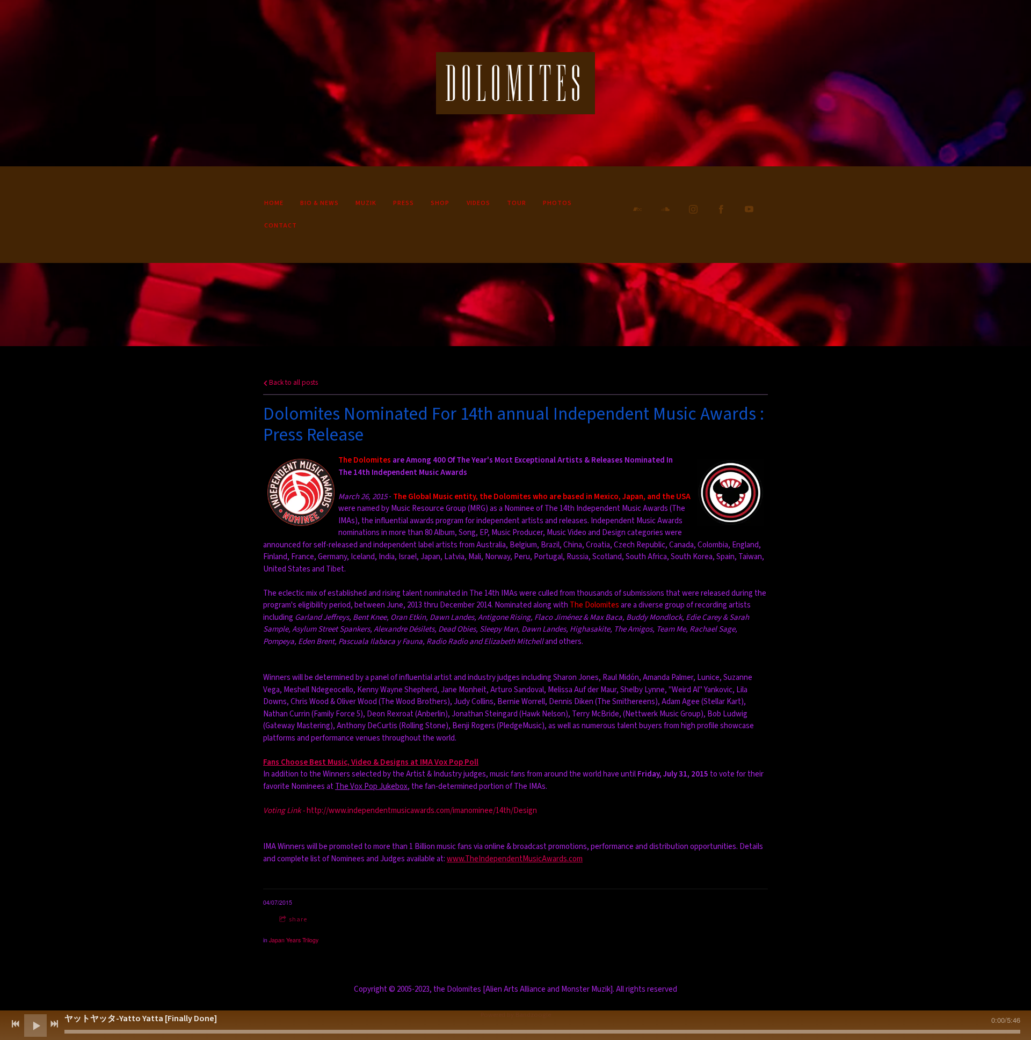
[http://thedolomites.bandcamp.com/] (637, 209)
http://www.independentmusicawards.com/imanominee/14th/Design (400, 810)
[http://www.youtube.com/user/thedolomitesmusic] (749, 209)
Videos (478, 203)
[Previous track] (15, 1024)
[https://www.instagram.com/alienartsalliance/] (693, 209)
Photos (557, 203)
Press (403, 203)
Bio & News (319, 203)
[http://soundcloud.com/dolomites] (665, 209)
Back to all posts (292, 382)
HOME (274, 203)
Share (298, 919)
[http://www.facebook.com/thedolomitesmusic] (721, 209)
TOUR (516, 203)
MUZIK (365, 203)
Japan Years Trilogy (293, 940)
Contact (280, 225)
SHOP (440, 203)
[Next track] (54, 1024)
